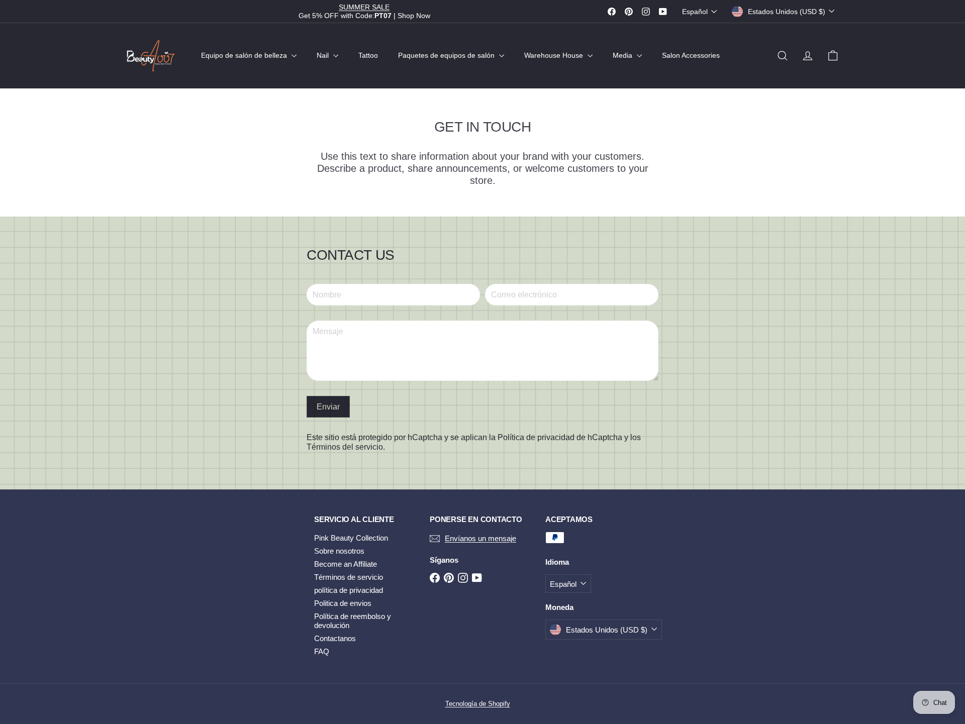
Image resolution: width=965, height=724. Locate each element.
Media (623, 55)
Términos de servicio (348, 577)
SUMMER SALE (364, 7)
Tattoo (368, 55)
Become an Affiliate (345, 564)
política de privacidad (348, 590)
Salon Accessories (691, 55)
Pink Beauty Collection (351, 538)
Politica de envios (342, 603)
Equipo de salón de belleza (245, 55)
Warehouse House (554, 55)
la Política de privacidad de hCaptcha (556, 437)
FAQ (321, 651)
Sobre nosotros (339, 551)
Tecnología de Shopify (477, 703)
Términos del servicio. (346, 447)
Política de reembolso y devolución (352, 621)
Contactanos (335, 638)
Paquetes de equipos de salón (447, 55)
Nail (324, 55)
